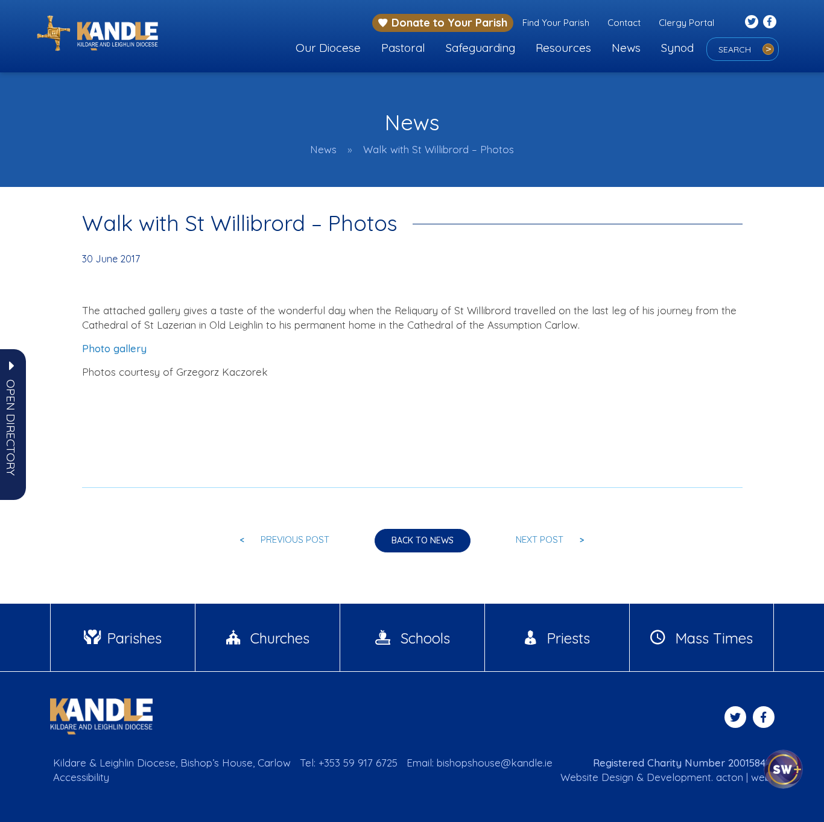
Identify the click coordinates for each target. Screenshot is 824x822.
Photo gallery (114, 348)
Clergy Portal (686, 22)
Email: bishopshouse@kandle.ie (480, 762)
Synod (677, 47)
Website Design (596, 777)
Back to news (422, 540)
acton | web (743, 777)
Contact (624, 22)
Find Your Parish (555, 22)
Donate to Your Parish (449, 23)
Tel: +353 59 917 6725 (349, 762)
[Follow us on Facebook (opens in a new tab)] (770, 22)
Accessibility (81, 777)
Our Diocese (328, 47)
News (626, 47)
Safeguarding (480, 47)
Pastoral (403, 47)
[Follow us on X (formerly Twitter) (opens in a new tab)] (752, 22)
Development (679, 777)
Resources (563, 47)
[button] (11, 427)
